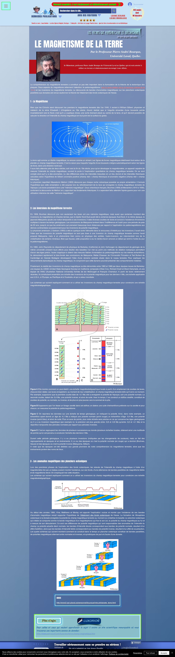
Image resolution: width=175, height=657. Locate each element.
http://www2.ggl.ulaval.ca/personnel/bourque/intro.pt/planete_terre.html (86, 603)
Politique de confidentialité (118, 654)
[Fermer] (172, 653)
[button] (87, 4)
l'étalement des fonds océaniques (95, 515)
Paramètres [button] (137, 653)
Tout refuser (150, 653)
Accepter (164, 653)
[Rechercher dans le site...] (113, 10)
